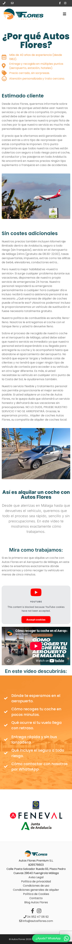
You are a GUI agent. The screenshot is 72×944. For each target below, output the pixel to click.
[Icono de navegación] (64, 14)
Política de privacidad (36, 881)
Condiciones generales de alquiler (36, 890)
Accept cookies (35, 619)
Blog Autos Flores (36, 902)
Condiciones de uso (36, 886)
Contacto (36, 898)
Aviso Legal (36, 877)
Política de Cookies (36, 894)
